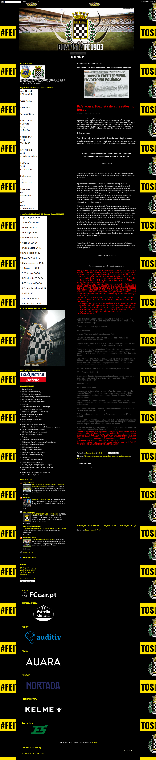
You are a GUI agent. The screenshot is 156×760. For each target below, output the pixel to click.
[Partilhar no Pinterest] (118, 453)
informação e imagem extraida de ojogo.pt (116, 456)
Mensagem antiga (128, 525)
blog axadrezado (28, 483)
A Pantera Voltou (29, 512)
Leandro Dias (90, 453)
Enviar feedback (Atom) (93, 530)
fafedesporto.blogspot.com (93, 456)
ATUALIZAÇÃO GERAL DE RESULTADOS (45, 514)
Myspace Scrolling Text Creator (33, 753)
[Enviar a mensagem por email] (109, 453)
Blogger (94, 742)
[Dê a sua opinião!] (112, 453)
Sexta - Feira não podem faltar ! (41, 499)
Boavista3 (26, 497)
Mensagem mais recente (88, 525)
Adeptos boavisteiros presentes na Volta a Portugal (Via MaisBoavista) (44, 529)
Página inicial (110, 525)
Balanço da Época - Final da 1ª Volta (43, 539)
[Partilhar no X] (114, 453)
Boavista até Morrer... (30, 537)
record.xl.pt (80, 458)
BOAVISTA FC (28, 552)
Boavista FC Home (29, 557)
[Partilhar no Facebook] (116, 453)
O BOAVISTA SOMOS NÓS (32, 527)
